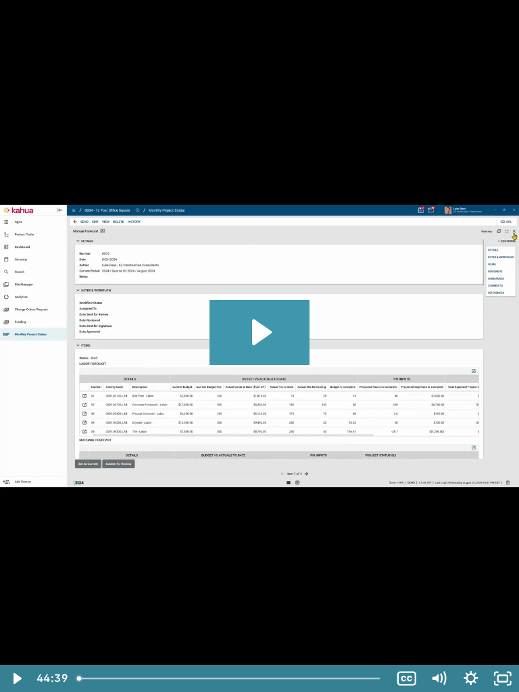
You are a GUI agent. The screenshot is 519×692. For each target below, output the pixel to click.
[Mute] (438, 678)
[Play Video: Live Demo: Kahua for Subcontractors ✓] (259, 332)
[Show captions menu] (407, 678)
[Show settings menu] (471, 678)
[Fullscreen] (503, 678)
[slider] (230, 678)
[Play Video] (16, 678)
